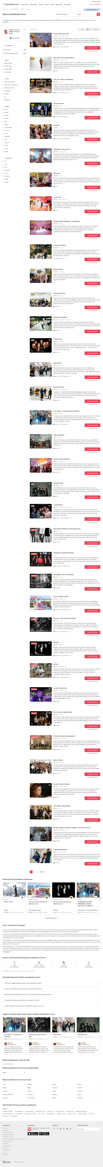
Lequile (79, 1094)
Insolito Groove (58, 103)
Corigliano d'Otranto (8, 1094)
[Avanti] (100, 899)
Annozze (56, 125)
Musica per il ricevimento (11, 85)
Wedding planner (51, 1113)
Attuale (7, 115)
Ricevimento (33, 4)
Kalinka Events (58, 269)
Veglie (54, 1091)
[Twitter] (57, 1128)
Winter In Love (8, 902)
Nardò (54, 1084)
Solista (6, 182)
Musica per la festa (10, 88)
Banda (6, 179)
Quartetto (7, 170)
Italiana (6, 112)
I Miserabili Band (58, 435)
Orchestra (7, 176)
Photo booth (6, 1116)
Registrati (97, 4)
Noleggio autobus (59, 1111)
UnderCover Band (59, 245)
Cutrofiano (30, 1094)
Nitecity (56, 642)
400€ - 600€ (8, 69)
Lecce (4, 1084)
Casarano (79, 1088)
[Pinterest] (60, 1128)
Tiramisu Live (57, 339)
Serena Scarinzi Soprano (61, 784)
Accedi (92, 4)
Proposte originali (82, 1113)
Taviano (29, 1091)
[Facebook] (54, 1128)
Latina (6, 118)
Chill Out (7, 130)
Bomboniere (50, 1111)
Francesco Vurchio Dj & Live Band (64, 618)
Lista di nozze (41, 1113)
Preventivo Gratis (92, 48)
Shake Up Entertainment (61, 459)
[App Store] (33, 1135)
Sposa (47, 4)
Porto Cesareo (31, 1098)
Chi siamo (5, 1147)
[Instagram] (64, 1128)
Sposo (52, 4)
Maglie (29, 1088)
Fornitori (41, 4)
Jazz (6, 139)
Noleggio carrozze (61, 1113)
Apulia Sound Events (60, 317)
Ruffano (54, 1098)
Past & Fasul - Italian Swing (62, 712)
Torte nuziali (91, 1113)
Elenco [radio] (82, 29)
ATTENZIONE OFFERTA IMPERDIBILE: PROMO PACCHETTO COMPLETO (85, 904)
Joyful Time (57, 197)
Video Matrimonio (19, 1111)
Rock (6, 133)
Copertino (79, 1091)
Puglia (22, 9)
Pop (6, 121)
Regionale (7, 136)
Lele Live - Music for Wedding (63, 79)
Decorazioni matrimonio (30, 1113)
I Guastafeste (58, 505)
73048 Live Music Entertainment (64, 736)
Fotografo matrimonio (8, 1111)
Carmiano (54, 1088)
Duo (6, 167)
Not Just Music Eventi (60, 596)
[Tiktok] (70, 1128)
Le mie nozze (24, 4)
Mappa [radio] (97, 29)
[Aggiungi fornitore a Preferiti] (49, 34)
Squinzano (80, 1098)
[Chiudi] (24, 29)
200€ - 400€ (8, 66)
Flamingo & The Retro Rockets (63, 553)
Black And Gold (58, 387)
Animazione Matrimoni (8, 1113)
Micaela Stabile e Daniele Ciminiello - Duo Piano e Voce (71, 828)
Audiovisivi (7, 100)
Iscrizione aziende (7, 1145)
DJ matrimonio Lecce (8, 1064)
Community (67, 4)
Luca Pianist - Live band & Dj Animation (66, 411)
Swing (6, 151)
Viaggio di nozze (72, 1113)
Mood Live (56, 173)
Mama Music (57, 363)
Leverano (5, 1098)
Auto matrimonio (29, 1111)
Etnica (6, 148)
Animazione (8, 91)
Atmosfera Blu (58, 483)
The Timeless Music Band (61, 806)
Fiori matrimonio (19, 1113)
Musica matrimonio (14, 9)
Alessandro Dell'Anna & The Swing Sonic (67, 529)
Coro (6, 173)
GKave (55, 664)
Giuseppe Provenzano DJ (61, 149)
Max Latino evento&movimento (63, 58)
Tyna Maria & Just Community (63, 575)
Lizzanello (5, 1091)
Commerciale (8, 127)
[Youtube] (67, 1128)
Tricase (79, 1084)
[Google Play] (44, 1135)
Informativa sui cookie (8, 1136)
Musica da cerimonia (10, 82)
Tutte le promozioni (50, 918)
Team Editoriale (6, 1150)
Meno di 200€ (8, 63)
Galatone (54, 1094)
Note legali (5, 1130)
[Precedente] (3, 899)
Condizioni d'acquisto (8, 1132)
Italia (82, 1129)
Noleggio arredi (70, 1111)
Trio (6, 164)
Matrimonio (5, 9)
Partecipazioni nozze (40, 1111)
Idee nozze (59, 4)
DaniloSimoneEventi (60, 849)
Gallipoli (5, 1088)
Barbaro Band (58, 760)
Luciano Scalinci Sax (60, 688)
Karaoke (7, 94)
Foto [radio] (90, 29)
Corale (6, 145)
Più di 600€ (8, 72)
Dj (5, 97)
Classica (7, 142)
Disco (6, 109)
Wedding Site (6, 1154)
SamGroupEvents (59, 293)
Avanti (42, 872)
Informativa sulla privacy (8, 1134)
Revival (6, 124)
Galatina (30, 1084)
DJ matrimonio (14, 1116)
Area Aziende (96, 1)
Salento (5, 1072)
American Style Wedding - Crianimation (66, 221)
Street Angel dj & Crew (61, 34)
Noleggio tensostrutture (81, 1111)
